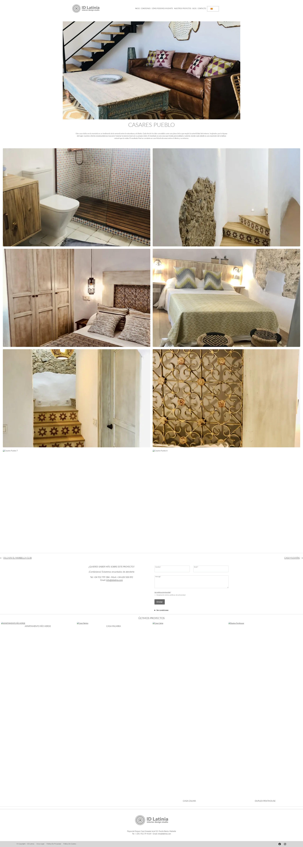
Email (196, 567)
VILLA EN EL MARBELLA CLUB (17, 558)
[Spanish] (212, 9)
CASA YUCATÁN (292, 558)
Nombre (158, 567)
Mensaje (158, 576)
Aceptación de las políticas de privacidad (171, 595)
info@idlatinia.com (114, 580)
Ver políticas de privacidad (162, 592)
